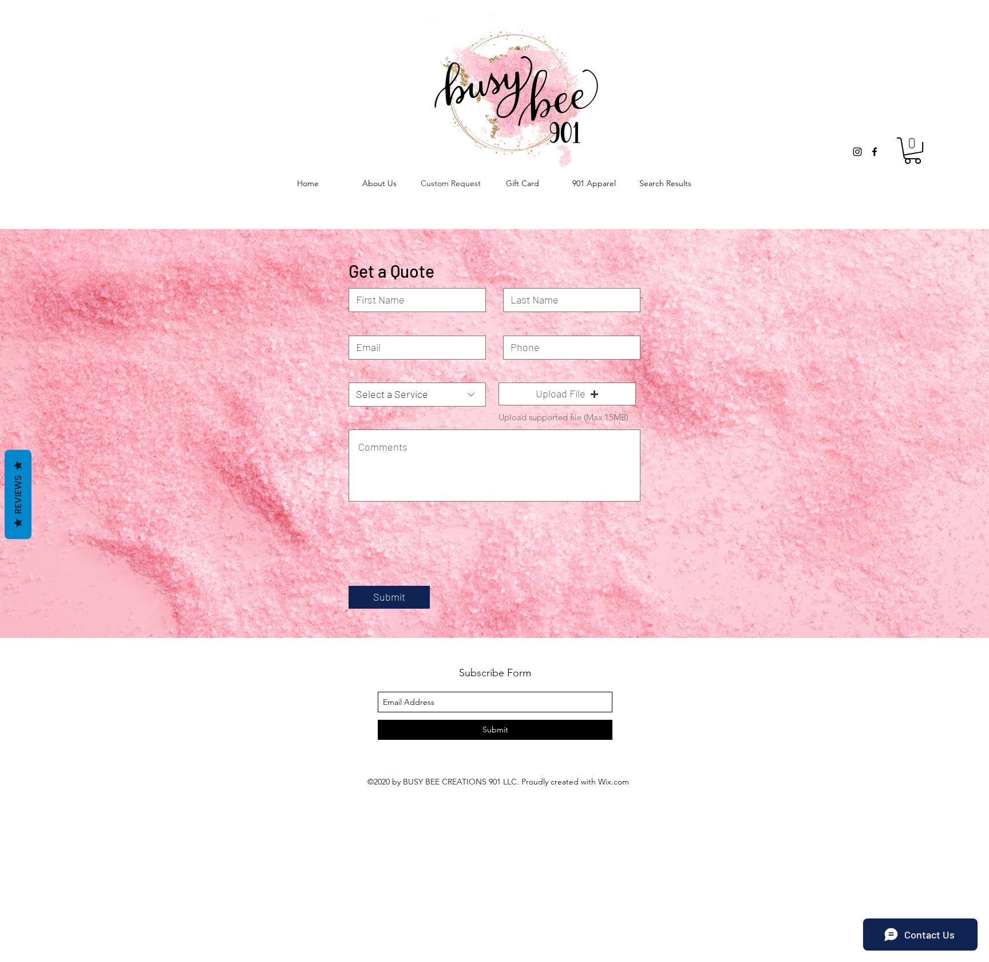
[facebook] (874, 151)
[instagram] (857, 151)
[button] (912, 150)
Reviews (18, 494)
